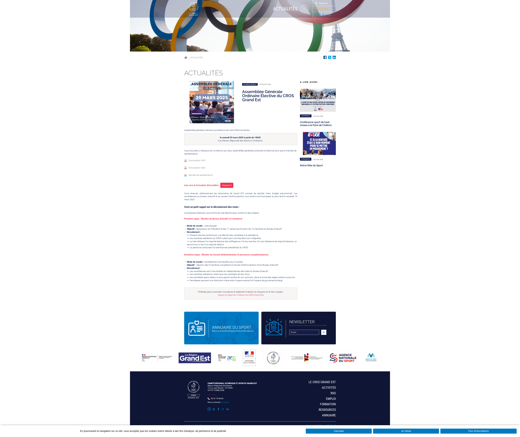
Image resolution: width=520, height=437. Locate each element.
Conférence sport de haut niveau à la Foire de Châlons (316, 124)
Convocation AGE (196, 167)
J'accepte (339, 431)
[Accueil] (191, 9)
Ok (316, 3)
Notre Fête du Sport (311, 165)
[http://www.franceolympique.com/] (273, 358)
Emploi (331, 399)
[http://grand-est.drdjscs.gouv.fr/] (157, 358)
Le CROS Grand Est (322, 382)
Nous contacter (218, 402)
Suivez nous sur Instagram (316, 14)
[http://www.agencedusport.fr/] (343, 358)
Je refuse (406, 431)
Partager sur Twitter (329, 57)
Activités (329, 388)
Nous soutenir (321, 9)
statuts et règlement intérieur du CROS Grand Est (241, 295)
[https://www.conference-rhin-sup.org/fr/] (307, 358)
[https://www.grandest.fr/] (195, 358)
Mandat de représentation (200, 175)
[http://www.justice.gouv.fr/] (249, 358)
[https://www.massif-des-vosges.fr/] (371, 358)
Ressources (327, 410)
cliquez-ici (227, 185)
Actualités (196, 57)
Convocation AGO (196, 160)
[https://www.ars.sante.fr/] (226, 358)
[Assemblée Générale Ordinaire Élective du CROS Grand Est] (211, 102)
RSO (333, 393)
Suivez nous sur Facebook (323, 14)
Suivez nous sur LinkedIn (329, 14)
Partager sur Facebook (325, 57)
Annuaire (329, 415)
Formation (328, 404)
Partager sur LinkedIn (334, 57)
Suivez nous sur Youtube (319, 14)
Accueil (185, 57)
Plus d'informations (478, 431)
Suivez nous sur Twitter (326, 14)
